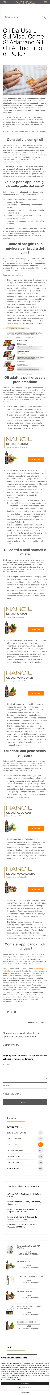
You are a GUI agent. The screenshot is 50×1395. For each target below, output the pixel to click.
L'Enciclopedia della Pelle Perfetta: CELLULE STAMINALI (22, 1225)
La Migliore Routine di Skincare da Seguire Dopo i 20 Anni (22, 1218)
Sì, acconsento (25, 1383)
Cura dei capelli (24, 1162)
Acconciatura (24, 1168)
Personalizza (25, 1392)
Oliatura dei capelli (24, 1151)
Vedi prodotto (36, 460)
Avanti (43, 1023)
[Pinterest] (8, 1012)
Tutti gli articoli (14, 1127)
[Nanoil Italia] (25, 2)
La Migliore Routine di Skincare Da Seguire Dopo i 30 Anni (22, 1210)
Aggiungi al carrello (29, 1254)
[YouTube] (15, 1012)
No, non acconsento (25, 1387)
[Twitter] (11, 1012)
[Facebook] (4, 1012)
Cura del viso (24, 1145)
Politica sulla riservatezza (14, 1358)
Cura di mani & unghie (24, 1133)
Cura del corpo (24, 1139)
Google (7, 1377)
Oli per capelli (24, 1156)
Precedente (32, 1023)
